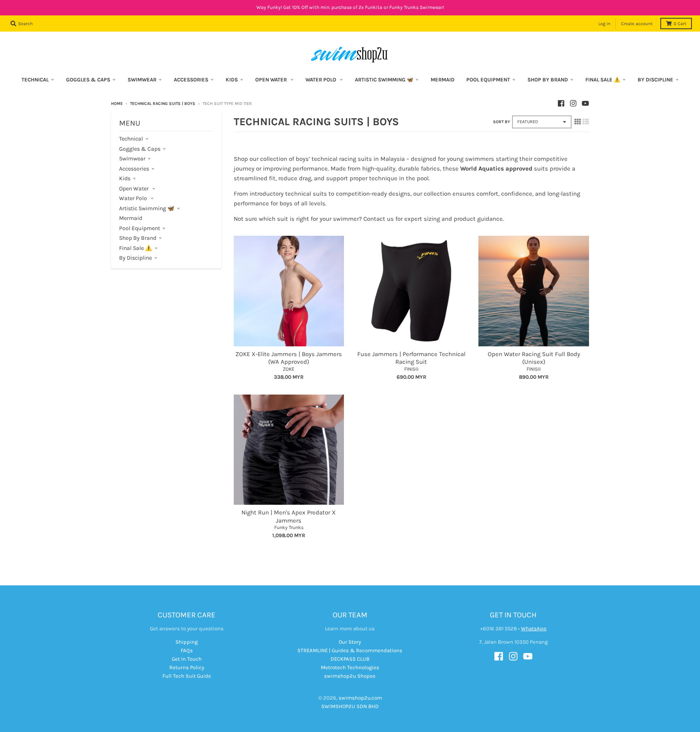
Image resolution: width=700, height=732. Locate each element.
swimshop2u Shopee (350, 676)
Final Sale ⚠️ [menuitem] (602, 80)
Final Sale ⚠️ (135, 248)
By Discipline (135, 257)
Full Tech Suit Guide (186, 676)
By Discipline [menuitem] (655, 80)
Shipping (186, 642)
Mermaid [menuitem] (443, 80)
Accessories (134, 168)
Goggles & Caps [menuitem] (88, 80)
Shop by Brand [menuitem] (547, 80)
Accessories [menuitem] (191, 80)
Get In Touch (187, 659)
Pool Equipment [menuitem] (488, 80)
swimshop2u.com (360, 698)
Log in (604, 23)
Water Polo (133, 198)
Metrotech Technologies (350, 667)
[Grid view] (577, 121)
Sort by (501, 122)
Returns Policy (186, 667)
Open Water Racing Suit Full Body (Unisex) (534, 358)
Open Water (134, 188)
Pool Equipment (139, 228)
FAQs (187, 650)
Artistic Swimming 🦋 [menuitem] (384, 80)
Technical (131, 138)
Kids (124, 178)
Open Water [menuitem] (271, 80)
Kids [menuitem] (232, 80)
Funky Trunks (288, 527)
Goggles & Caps (139, 148)
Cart (680, 23)
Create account (637, 23)
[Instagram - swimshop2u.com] (573, 103)
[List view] (586, 121)
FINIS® (411, 369)
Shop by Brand (137, 238)
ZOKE (289, 369)
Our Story (350, 642)
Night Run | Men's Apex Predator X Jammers (288, 516)
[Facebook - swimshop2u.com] (561, 103)
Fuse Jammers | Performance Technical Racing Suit (411, 358)
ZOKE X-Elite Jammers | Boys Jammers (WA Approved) (288, 358)
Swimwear (132, 158)
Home (117, 103)
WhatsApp (533, 628)
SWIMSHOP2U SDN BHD (350, 706)
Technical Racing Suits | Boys (162, 103)
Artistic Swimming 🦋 (147, 208)
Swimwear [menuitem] (142, 80)
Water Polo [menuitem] (321, 80)
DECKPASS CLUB (350, 659)
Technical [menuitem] (35, 80)
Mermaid (130, 218)
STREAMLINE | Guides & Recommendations (349, 650)
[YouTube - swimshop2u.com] (585, 103)
